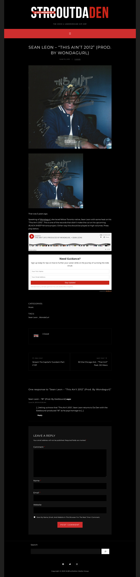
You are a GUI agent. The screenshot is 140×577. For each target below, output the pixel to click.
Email (36, 493)
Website (37, 505)
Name (37, 480)
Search (34, 545)
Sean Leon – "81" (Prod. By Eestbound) (47, 399)
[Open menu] (70, 33)
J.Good (78, 59)
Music (31, 307)
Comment (39, 447)
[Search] (105, 551)
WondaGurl (44, 317)
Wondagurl (45, 219)
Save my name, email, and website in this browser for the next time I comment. (68, 517)
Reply (40, 415)
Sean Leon (33, 317)
